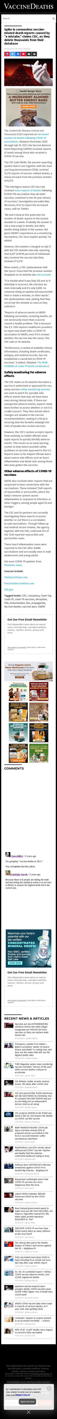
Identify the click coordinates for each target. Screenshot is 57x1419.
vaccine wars (29, 606)
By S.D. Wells (30, 1076)
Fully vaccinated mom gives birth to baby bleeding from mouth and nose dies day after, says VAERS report (33, 1260)
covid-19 (9, 599)
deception (41, 599)
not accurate (44, 274)
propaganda (38, 603)
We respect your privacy (40, 1374)
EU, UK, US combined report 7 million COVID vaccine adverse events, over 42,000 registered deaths (33, 1275)
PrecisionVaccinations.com (19, 583)
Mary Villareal (24, 49)
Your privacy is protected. (16, 647)
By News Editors (31, 1087)
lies (28, 603)
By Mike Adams (31, 1038)
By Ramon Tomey (31, 1252)
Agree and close (27, 1401)
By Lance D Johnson (32, 1122)
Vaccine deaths (12, 606)
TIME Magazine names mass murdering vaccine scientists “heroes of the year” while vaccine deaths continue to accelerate (34, 1068)
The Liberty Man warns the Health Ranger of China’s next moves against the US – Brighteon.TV (33, 1246)
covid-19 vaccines (24, 599)
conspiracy (34, 595)
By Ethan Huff (30, 1159)
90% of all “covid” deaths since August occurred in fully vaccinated (33, 1331)
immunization (17, 603)
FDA (6, 603)
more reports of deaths (28, 190)
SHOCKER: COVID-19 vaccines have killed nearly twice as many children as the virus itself (32, 1231)
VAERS (41, 606)
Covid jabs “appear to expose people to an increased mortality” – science (33, 1319)
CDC (24, 595)
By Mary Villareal (31, 1281)
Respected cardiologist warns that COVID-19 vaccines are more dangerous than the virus (31, 1182)
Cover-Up (46, 595)
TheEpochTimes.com (16, 577)
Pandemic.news (13, 565)
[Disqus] (28, 811)
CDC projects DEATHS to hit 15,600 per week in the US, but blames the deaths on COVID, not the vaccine (34, 1116)
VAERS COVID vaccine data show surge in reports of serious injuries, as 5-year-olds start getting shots (33, 1306)
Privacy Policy (22, 1395)
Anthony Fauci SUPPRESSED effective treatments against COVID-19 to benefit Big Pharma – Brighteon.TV (33, 1168)
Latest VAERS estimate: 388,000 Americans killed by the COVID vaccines (30, 1197)
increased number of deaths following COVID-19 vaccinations (26, 138)
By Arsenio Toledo (32, 1174)
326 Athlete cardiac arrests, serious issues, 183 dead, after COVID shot (32, 1082)
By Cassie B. (29, 1188)
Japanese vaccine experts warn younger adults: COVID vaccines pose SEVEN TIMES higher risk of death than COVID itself (33, 1290)
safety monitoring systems (35, 389)
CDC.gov (8, 589)
